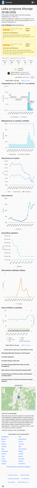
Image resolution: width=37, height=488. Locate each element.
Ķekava (20, 456)
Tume (3, 458)
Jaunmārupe (22, 449)
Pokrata (20, 461)
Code (2, 456)
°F (34, 77)
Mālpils (20, 451)
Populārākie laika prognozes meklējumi (18, 467)
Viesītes (20, 454)
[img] (18, 399)
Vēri (19, 437)
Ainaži (3, 441)
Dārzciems (21, 463)
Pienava (3, 454)
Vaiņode (3, 446)
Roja (19, 446)
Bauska (3, 439)
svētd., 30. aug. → (26, 80)
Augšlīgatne (5, 437)
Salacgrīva (4, 451)
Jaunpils (21, 444)
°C (32, 77)
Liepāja (3, 463)
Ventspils (21, 458)
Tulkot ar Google (27, 29)
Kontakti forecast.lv (13, 475)
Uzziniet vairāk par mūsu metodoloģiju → (14, 430)
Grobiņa (3, 444)
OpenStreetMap (31, 410)
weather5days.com (22, 482)
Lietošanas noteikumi (13, 478)
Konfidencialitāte (24, 475)
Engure (20, 441)
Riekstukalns (22, 439)
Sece (2, 449)
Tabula (27, 77)
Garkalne (4, 461)
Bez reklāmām (25, 478)
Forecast (8, 2)
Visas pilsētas (11, 482)
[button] (18, 397)
